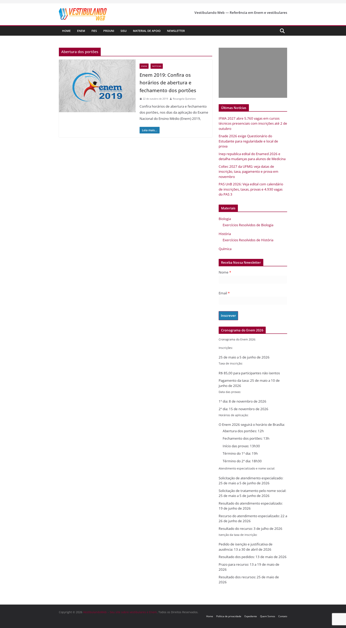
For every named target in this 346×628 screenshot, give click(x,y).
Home (66, 31)
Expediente (250, 616)
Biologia (225, 218)
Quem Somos (267, 616)
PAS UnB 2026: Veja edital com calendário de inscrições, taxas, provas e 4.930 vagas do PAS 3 (251, 189)
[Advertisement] (252, 73)
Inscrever (228, 315)
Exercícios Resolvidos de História (248, 240)
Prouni (108, 31)
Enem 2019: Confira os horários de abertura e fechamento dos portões (168, 83)
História (225, 233)
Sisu (124, 31)
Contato (282, 616)
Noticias (156, 66)
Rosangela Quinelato (184, 98)
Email (224, 293)
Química (225, 248)
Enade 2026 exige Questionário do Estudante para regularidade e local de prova (248, 141)
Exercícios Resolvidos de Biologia (248, 225)
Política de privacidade (228, 616)
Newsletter (176, 31)
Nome (225, 272)
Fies (94, 31)
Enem (81, 31)
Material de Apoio (147, 31)
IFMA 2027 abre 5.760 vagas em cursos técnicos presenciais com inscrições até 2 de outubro (253, 123)
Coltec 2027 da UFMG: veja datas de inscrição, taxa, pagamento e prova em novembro (248, 171)
